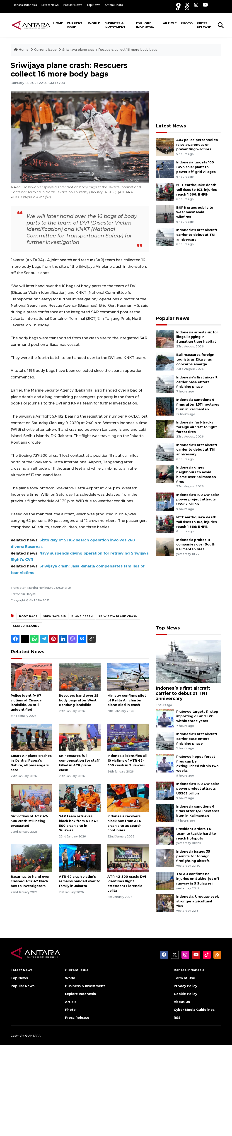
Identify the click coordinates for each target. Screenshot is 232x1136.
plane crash (82, 616)
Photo (187, 23)
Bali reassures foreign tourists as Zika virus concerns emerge (195, 359)
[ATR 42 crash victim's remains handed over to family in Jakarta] (79, 858)
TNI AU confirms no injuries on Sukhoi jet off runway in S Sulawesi (197, 878)
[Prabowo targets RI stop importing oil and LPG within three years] (165, 718)
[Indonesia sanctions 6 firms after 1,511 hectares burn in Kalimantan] (165, 406)
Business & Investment (115, 25)
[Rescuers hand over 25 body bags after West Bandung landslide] (79, 677)
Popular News (72, 5)
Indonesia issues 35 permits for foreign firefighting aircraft (193, 856)
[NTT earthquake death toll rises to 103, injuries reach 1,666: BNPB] (165, 191)
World (94, 23)
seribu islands (26, 625)
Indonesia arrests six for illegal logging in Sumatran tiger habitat (197, 337)
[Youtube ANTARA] (205, 5)
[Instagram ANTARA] (196, 5)
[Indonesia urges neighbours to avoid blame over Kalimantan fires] (165, 474)
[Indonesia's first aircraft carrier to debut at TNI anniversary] (165, 236)
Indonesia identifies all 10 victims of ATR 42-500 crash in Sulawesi (127, 760)
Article (170, 23)
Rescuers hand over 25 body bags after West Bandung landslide (78, 700)
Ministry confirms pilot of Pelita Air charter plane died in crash (126, 700)
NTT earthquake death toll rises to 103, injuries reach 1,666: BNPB (196, 189)
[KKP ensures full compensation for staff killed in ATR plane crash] (79, 737)
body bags (28, 616)
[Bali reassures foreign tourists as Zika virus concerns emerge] (165, 361)
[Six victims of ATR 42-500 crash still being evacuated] (31, 797)
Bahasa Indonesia (25, 5)
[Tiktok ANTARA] (178, 8)
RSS (177, 1018)
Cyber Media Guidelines (194, 1010)
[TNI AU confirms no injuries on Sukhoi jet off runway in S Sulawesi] (165, 880)
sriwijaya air (54, 616)
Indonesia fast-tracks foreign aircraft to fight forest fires (196, 427)
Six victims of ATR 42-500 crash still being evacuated (29, 821)
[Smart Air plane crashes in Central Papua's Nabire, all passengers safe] (31, 737)
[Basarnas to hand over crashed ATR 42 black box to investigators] (31, 858)
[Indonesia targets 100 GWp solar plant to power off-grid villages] (165, 169)
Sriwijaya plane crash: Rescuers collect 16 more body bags (109, 50)
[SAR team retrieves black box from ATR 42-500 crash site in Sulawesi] (79, 797)
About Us (182, 1002)
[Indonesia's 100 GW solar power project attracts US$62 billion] (165, 501)
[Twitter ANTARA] (187, 5)
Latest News (49, 5)
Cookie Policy (185, 994)
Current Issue (74, 25)
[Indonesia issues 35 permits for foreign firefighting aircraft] (165, 858)
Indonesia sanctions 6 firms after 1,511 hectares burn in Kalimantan (197, 404)
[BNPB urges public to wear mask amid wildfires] (165, 214)
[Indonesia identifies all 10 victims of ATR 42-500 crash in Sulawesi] (128, 737)
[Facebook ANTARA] (178, 5)
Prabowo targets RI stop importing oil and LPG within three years (197, 716)
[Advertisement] (190, 89)
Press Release (204, 25)
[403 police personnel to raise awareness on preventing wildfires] (165, 146)
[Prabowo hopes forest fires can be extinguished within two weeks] (165, 763)
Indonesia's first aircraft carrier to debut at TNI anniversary (197, 235)
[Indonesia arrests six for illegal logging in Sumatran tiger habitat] (165, 339)
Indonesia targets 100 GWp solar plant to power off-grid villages (196, 167)
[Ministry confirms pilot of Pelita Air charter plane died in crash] (128, 677)
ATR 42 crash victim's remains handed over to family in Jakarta (79, 881)
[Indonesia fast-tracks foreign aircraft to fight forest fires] (165, 429)
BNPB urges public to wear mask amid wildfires (194, 212)
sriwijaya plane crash (118, 616)
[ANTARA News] (31, 25)
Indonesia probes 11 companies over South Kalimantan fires (195, 544)
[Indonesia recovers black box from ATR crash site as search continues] (128, 797)
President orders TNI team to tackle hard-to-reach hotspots (196, 833)
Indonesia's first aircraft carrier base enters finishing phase (197, 382)
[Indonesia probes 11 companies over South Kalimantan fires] (165, 546)
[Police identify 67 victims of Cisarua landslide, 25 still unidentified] (31, 677)
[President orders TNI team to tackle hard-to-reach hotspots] (165, 835)
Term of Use (184, 978)
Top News (93, 5)
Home (58, 23)
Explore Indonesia (145, 25)
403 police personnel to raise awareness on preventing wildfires (197, 144)
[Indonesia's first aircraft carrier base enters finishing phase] (165, 384)
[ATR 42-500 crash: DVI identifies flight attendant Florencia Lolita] (128, 858)
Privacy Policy (185, 986)
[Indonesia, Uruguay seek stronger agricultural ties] (165, 903)
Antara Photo (114, 5)
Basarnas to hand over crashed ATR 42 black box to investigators (30, 881)
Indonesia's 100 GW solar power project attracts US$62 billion (197, 499)
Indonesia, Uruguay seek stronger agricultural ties (197, 901)
